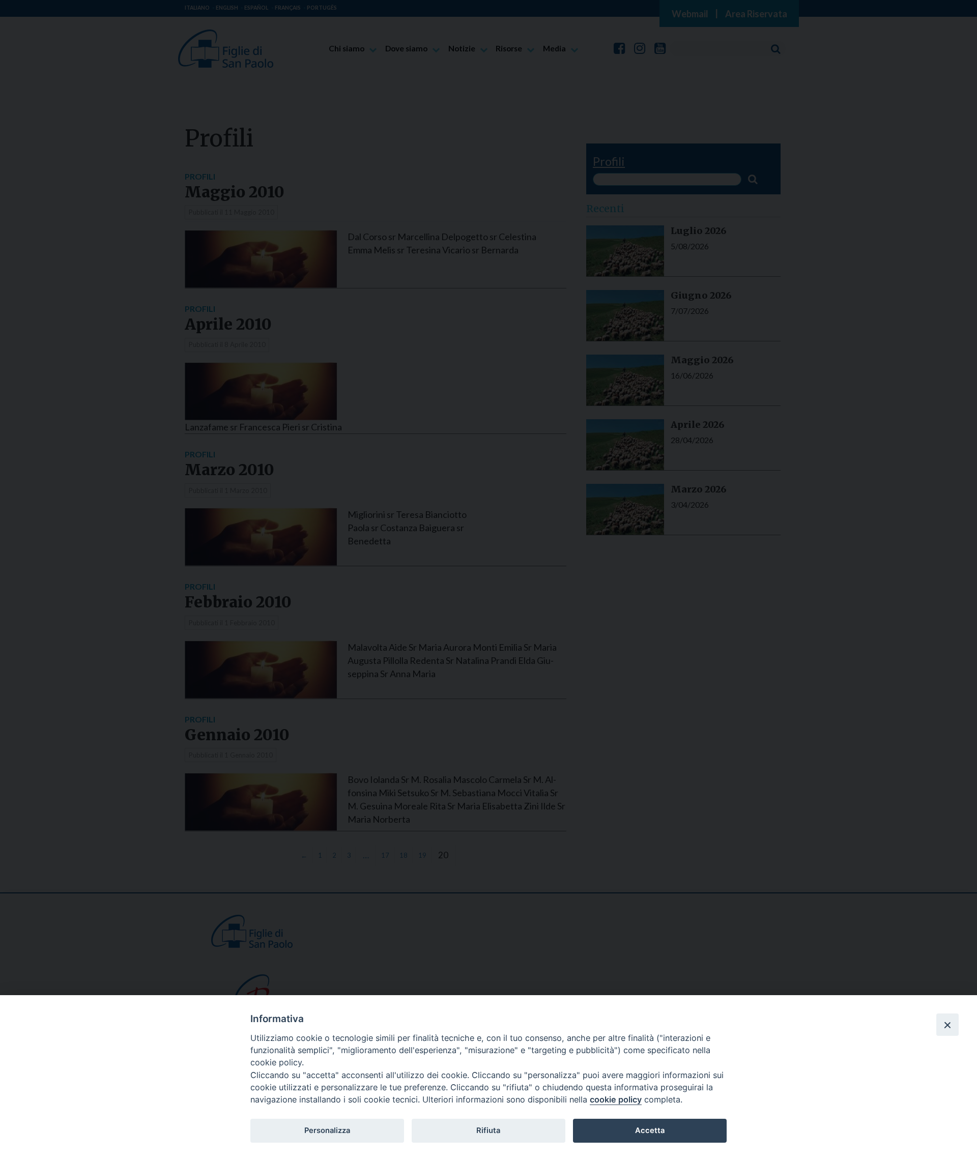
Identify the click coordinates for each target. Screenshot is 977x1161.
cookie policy (616, 1099)
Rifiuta (488, 1130)
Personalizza (327, 1130)
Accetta (650, 1130)
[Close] (947, 1024)
